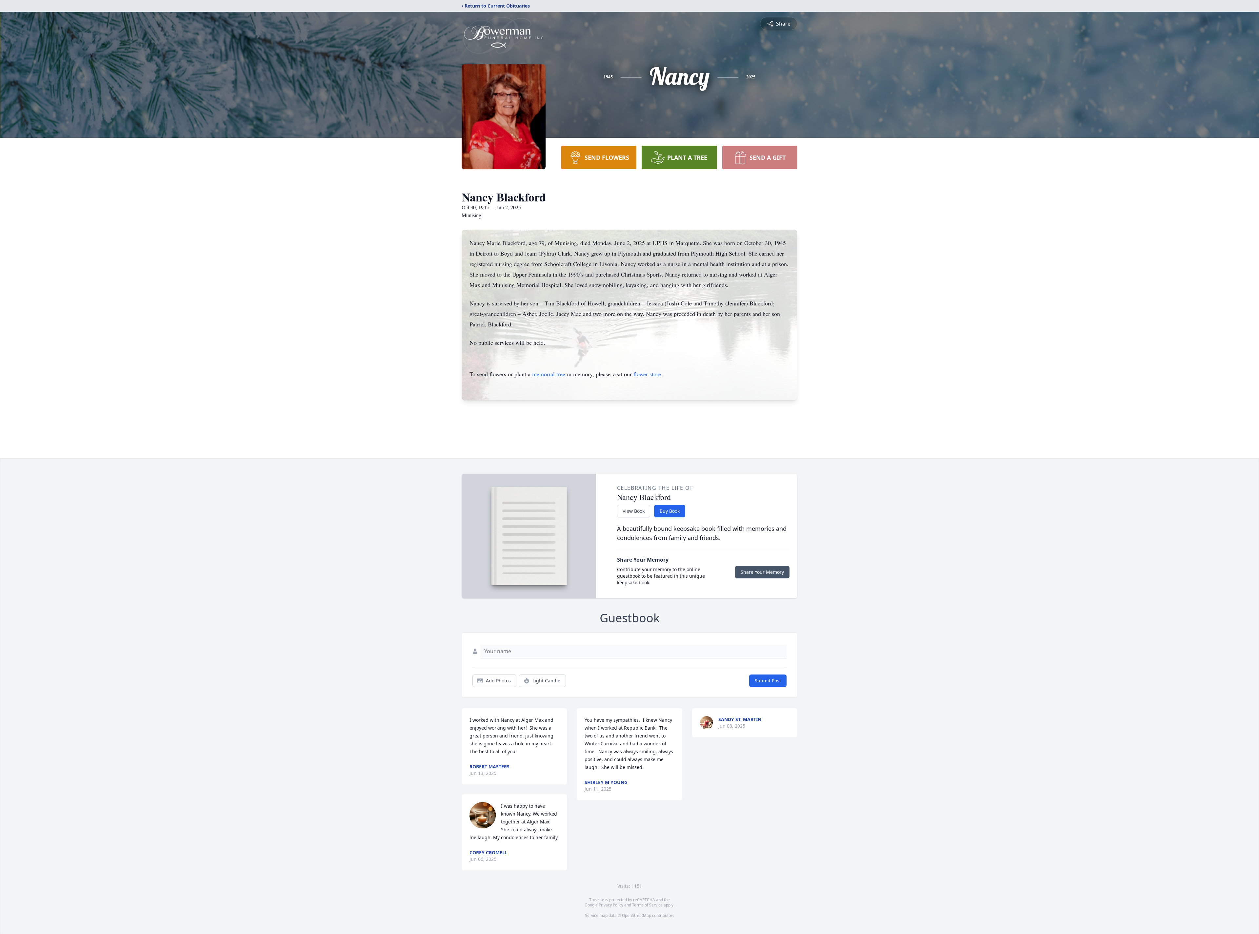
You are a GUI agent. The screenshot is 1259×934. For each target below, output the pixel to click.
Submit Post (768, 680)
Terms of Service (647, 905)
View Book (634, 511)
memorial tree (548, 374)
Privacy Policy (611, 905)
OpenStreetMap (636, 915)
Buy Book (670, 511)
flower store (647, 374)
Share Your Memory (762, 572)
